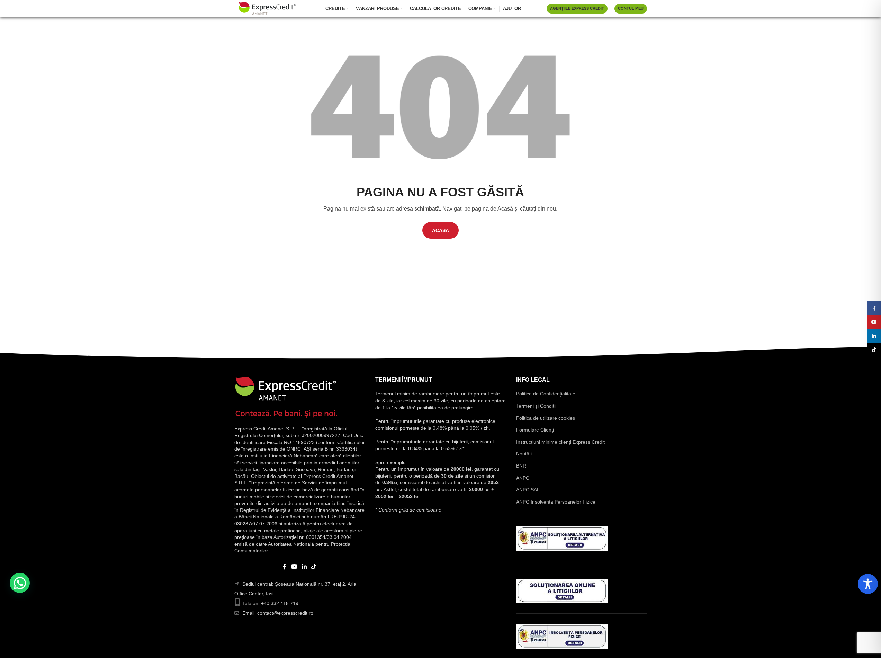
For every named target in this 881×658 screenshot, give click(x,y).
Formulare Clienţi (535, 430)
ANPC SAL (528, 489)
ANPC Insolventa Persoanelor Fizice (555, 502)
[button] (20, 583)
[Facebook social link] (284, 566)
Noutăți (524, 453)
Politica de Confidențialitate (545, 394)
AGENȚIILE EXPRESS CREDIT (577, 8)
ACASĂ (440, 230)
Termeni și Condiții (536, 406)
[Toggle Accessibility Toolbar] (868, 584)
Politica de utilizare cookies (545, 418)
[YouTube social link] (294, 566)
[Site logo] (267, 8)
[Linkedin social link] (304, 566)
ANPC (522, 478)
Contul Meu (631, 8)
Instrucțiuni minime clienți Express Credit (560, 442)
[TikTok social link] (313, 566)
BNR (521, 466)
